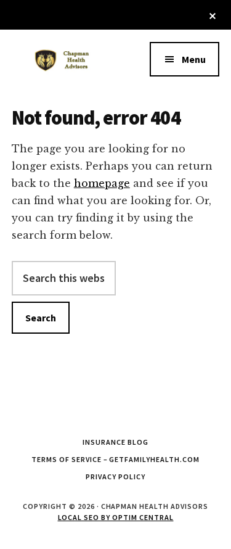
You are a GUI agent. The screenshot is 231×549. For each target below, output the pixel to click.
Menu (194, 59)
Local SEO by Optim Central (116, 517)
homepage (102, 183)
